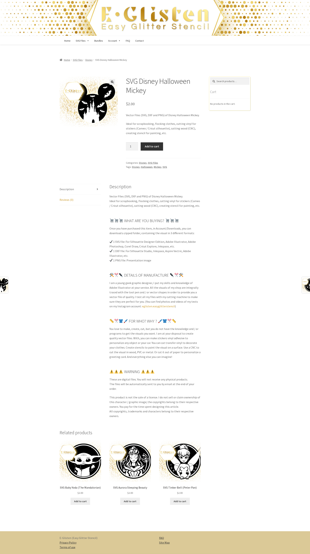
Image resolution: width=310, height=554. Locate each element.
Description (67, 189)
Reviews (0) (66, 200)
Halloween (146, 167)
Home (67, 40)
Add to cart (152, 146)
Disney (89, 59)
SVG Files (78, 59)
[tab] (80, 189)
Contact (139, 40)
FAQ (128, 40)
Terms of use (67, 547)
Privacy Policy (68, 542)
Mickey (157, 167)
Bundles (98, 40)
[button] (87, 40)
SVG (165, 167)
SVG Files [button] (81, 40)
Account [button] (112, 40)
